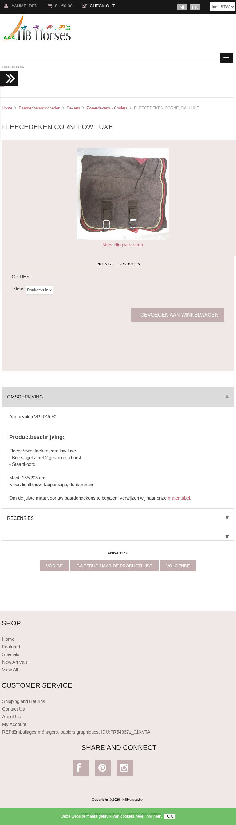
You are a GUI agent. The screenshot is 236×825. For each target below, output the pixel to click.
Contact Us (13, 709)
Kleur (18, 288)
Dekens (73, 108)
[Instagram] (124, 769)
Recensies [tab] (20, 518)
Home (7, 108)
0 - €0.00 (64, 6)
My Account (14, 724)
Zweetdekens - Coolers (107, 108)
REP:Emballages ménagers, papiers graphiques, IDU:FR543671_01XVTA (76, 732)
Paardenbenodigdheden (39, 108)
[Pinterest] (102, 769)
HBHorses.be (132, 799)
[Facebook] (81, 769)
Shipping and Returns (23, 701)
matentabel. (179, 498)
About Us (11, 716)
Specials (10, 654)
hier (157, 816)
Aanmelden (24, 6)
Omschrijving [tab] (25, 396)
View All (10, 669)
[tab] (118, 534)
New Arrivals (15, 662)
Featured (11, 646)
